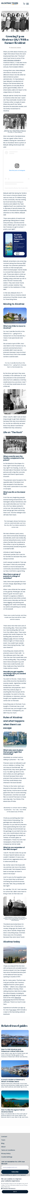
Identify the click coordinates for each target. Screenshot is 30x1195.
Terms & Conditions (8, 1150)
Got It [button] (15, 1191)
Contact (4, 1137)
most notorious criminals (11, 60)
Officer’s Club (7, 639)
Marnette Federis (16, 47)
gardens (6, 995)
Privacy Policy (5, 1154)
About (3, 1147)
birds (13, 995)
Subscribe (15, 1172)
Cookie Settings (6, 1157)
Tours (3, 1140)
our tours (13, 1010)
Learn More (17, 253)
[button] (15, 1188)
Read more (7, 1187)
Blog (2, 1143)
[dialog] (15, 1185)
